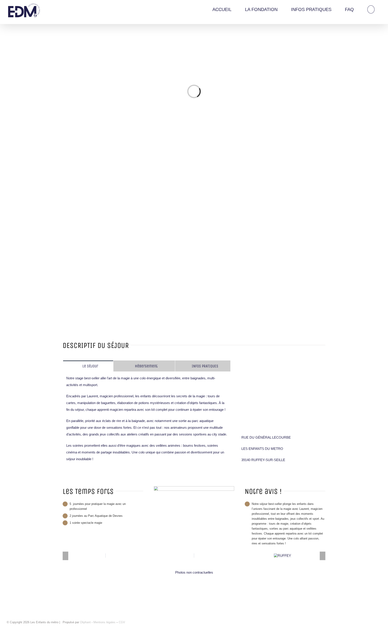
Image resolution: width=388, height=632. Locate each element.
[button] (371, 9)
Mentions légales (104, 622)
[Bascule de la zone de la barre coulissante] (384, 4)
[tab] (88, 365)
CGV (122, 622)
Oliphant (85, 622)
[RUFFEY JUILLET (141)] (282, 555)
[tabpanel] (147, 421)
